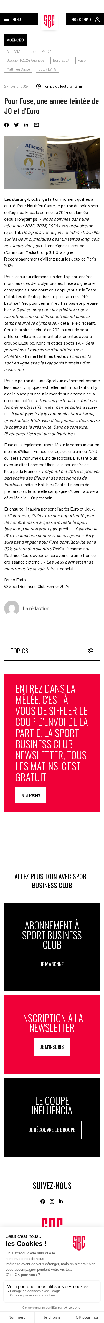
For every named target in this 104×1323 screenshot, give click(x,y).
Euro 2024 (61, 60)
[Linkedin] (26, 125)
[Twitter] (16, 125)
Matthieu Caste (18, 69)
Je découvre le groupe (52, 1129)
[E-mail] (36, 125)
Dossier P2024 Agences (26, 60)
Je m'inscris (31, 795)
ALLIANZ (13, 51)
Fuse (82, 60)
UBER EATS (47, 69)
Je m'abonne (52, 964)
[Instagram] (52, 1201)
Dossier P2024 (40, 51)
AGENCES (15, 40)
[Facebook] (6, 125)
